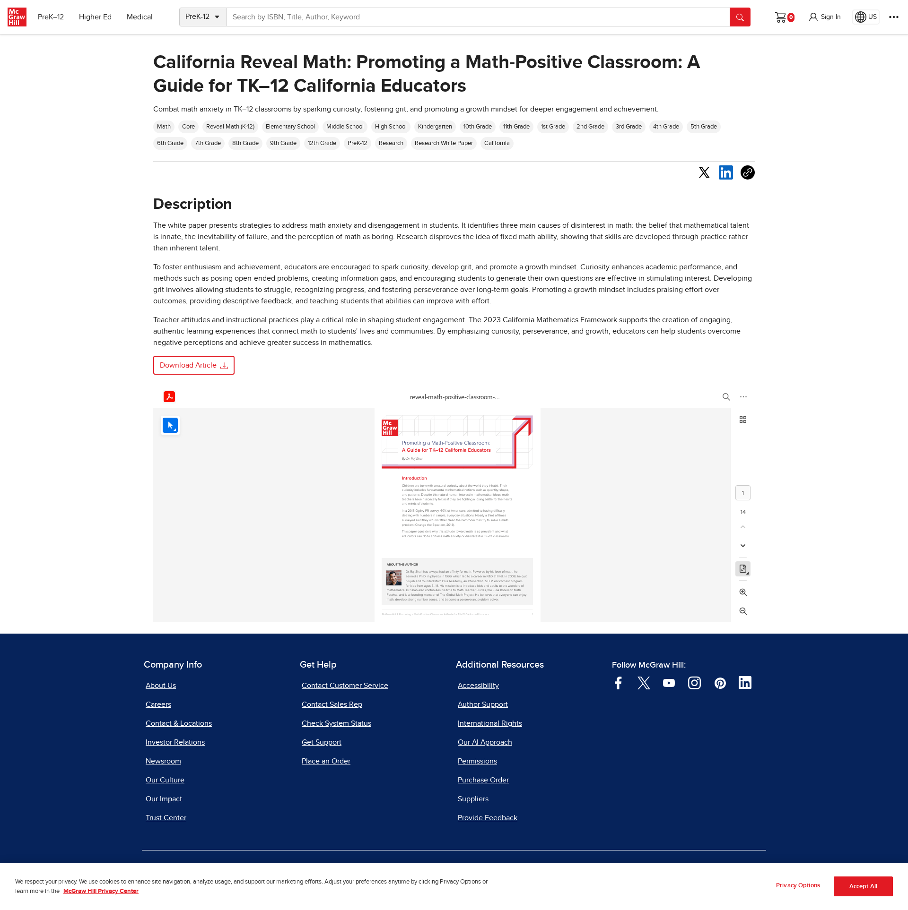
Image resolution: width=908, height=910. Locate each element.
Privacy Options (798, 886)
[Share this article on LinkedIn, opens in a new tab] (726, 172)
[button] (824, 17)
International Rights (490, 723)
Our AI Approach (485, 742)
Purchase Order (483, 780)
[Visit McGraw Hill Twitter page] (643, 682)
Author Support (483, 704)
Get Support (321, 742)
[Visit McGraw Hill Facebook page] (618, 682)
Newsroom (163, 761)
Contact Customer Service (345, 685)
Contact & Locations (179, 723)
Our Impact (164, 799)
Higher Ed (95, 17)
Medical (140, 17)
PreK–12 (51, 17)
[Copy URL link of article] (748, 172)
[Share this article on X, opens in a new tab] (704, 172)
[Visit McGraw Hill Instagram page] (694, 682)
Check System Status (336, 723)
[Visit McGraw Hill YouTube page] (669, 682)
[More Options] (893, 17)
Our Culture (165, 780)
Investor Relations (175, 742)
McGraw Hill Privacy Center (101, 891)
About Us (161, 685)
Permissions (477, 761)
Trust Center (166, 818)
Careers (158, 704)
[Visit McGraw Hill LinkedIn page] (745, 682)
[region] (454, 886)
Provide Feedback (487, 818)
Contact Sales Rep (332, 704)
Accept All (863, 887)
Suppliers (473, 799)
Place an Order (326, 761)
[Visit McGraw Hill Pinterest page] (720, 682)
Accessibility (478, 685)
